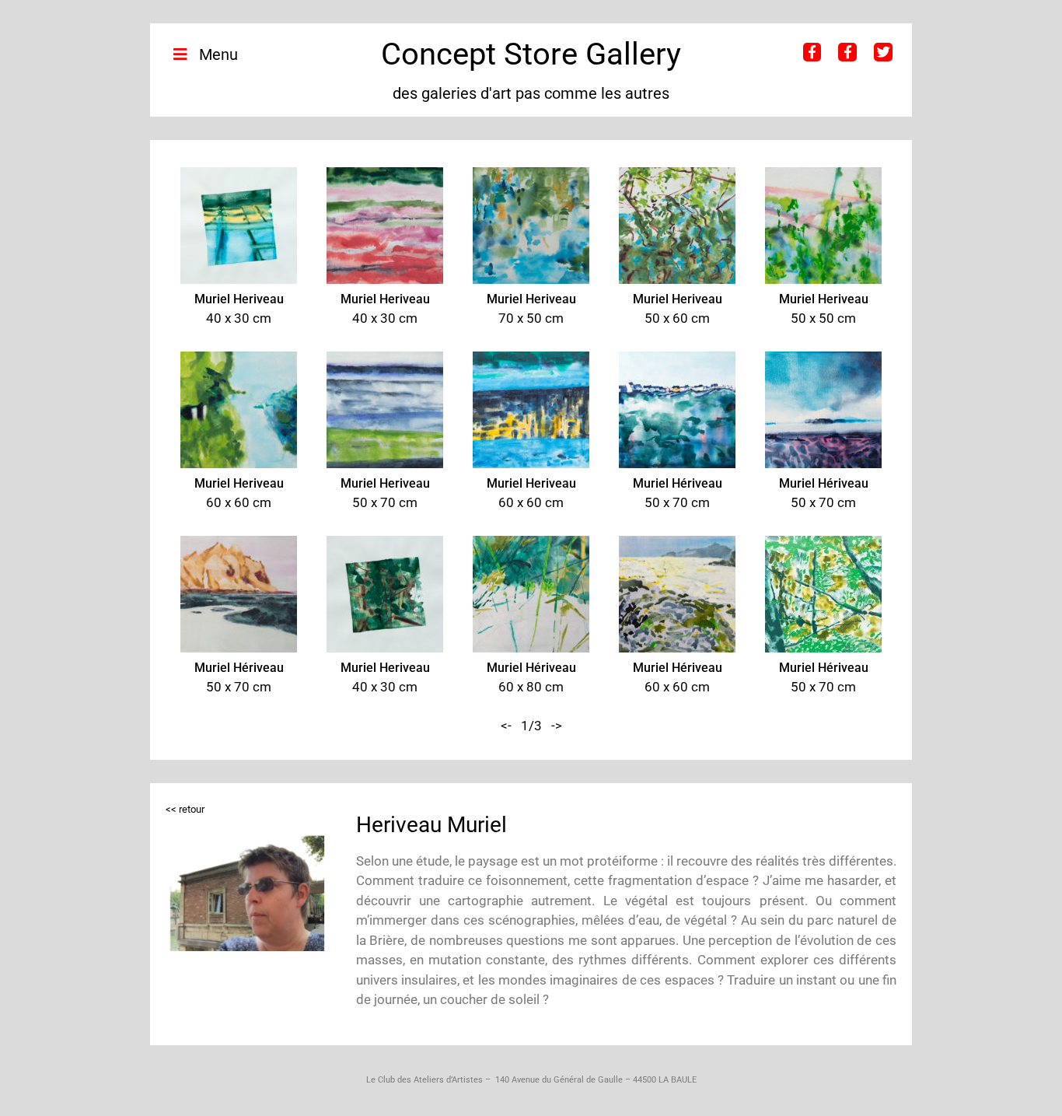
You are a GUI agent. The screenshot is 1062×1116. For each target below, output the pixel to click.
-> (556, 725)
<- (506, 725)
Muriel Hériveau (677, 483)
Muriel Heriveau (239, 299)
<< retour (185, 809)
